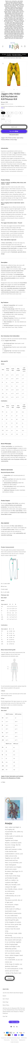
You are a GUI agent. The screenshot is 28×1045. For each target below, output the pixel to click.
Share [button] (3, 782)
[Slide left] (11, 89)
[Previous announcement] (2, 19)
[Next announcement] (25, 19)
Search (4, 995)
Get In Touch (6, 998)
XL (20, 112)
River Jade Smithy (8, 1037)
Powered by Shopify (16, 1037)
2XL (3, 115)
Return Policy (6, 1005)
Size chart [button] (4, 597)
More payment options (14, 134)
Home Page (5, 1002)
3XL (9, 115)
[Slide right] (16, 89)
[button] (2, 46)
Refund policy (24, 1037)
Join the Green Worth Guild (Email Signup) (13, 992)
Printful (10, 978)
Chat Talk (5, 1016)
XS (3, 112)
